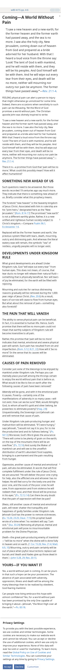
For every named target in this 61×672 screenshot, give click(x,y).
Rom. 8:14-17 (22, 213)
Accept (7, 666)
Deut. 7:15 (25, 518)
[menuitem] (4, 4)
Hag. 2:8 (42, 408)
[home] (4, 4)
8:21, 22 (33, 349)
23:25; (16, 518)
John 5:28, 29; (18, 557)
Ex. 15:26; (8, 518)
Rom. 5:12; (23, 349)
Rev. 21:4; (47, 544)
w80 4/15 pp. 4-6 (19, 10)
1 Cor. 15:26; (35, 544)
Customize (33, 666)
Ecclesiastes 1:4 (10, 226)
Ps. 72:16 (19, 445)
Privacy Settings (45, 659)
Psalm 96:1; (40, 223)
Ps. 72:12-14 (22, 495)
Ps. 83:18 (20, 607)
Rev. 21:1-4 (49, 91)
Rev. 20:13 (30, 557)
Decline (19, 666)
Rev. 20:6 (35, 296)
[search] (57, 3)
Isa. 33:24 (14, 524)
